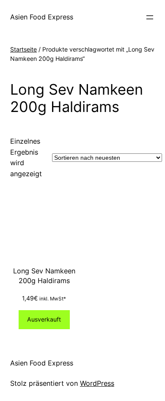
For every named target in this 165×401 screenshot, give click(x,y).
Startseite (23, 49)
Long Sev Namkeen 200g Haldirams (44, 276)
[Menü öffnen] (150, 17)
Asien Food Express (41, 17)
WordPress (97, 383)
